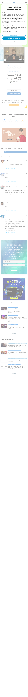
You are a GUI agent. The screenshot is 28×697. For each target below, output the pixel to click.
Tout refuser (14, 41)
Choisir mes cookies (14, 35)
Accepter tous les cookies (14, 38)
